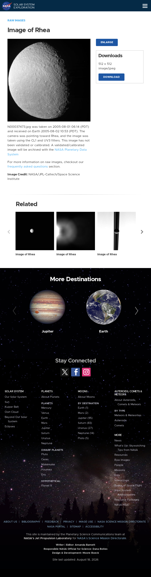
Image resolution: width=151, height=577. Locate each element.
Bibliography (31, 522)
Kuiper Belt (12, 407)
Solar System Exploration (22, 5)
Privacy (68, 522)
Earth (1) (83, 408)
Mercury (46, 408)
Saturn (45, 433)
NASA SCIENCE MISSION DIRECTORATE (122, 522)
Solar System (14, 391)
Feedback (52, 522)
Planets (46, 391)
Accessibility (94, 526)
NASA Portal (56, 526)
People (118, 465)
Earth (103, 331)
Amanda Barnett (85, 545)
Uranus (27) (85, 428)
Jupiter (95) (85, 418)
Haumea (46, 469)
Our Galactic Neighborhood (22, 14)
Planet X (46, 485)
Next (142, 232)
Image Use (86, 522)
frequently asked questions (27, 166)
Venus (45, 413)
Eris (43, 474)
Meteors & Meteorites (127, 415)
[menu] (145, 6)
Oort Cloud (11, 412)
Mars (44, 423)
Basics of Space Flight (128, 485)
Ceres (45, 459)
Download (111, 77)
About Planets (50, 397)
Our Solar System (16, 397)
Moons (82, 391)
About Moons (86, 397)
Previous (9, 232)
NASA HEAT (122, 505)
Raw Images (16, 20)
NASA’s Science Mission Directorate (101, 538)
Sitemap (75, 526)
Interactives (121, 480)
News (118, 440)
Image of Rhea (25, 254)
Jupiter (47, 331)
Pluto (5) (83, 438)
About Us (10, 522)
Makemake (48, 464)
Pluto (44, 454)
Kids (117, 475)
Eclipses (10, 426)
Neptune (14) (86, 433)
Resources (121, 455)
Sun (7, 402)
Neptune (46, 443)
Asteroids (120, 420)
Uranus (45, 438)
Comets (119, 425)
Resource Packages (126, 499)
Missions (119, 470)
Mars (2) (83, 413)
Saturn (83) (85, 423)
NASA (5, 5)
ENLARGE (107, 42)
